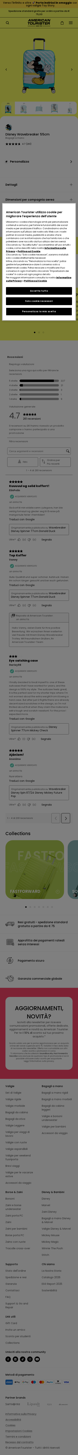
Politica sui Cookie (29, 251)
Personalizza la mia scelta (39, 311)
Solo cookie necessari (39, 301)
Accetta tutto (39, 290)
